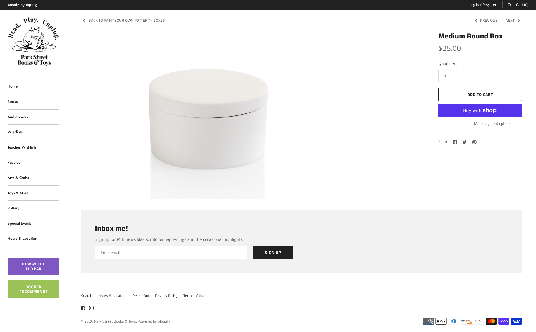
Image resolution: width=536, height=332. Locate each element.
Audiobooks (18, 117)
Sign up (273, 252)
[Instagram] (91, 309)
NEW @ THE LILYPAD (33, 266)
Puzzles (14, 162)
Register (489, 5)
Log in (474, 5)
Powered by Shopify (154, 321)
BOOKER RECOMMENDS (33, 289)
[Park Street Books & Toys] (33, 41)
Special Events (20, 223)
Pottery (13, 208)
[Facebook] (83, 309)
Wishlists (15, 132)
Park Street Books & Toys (115, 321)
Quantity (446, 63)
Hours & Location (22, 238)
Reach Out (140, 296)
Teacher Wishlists (22, 147)
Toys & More (18, 193)
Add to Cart (480, 94)
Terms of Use (194, 296)
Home (13, 86)
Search (86, 296)
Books (13, 101)
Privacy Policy (166, 296)
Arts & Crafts (18, 177)
